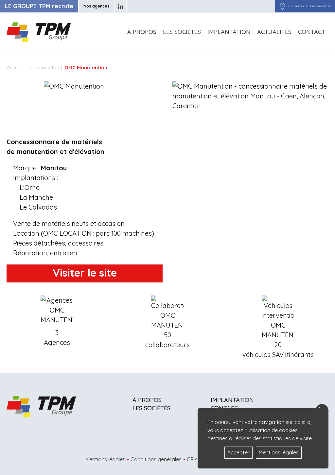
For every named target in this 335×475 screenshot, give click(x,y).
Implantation (229, 32)
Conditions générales (156, 459)
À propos (141, 32)
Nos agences (96, 6)
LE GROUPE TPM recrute (39, 6)
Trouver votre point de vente (309, 6)
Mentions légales (105, 459)
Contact (311, 32)
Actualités (274, 32)
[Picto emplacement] (282, 6)
